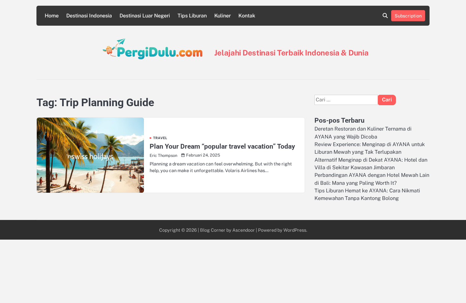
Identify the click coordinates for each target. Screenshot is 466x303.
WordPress (294, 230)
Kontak (246, 16)
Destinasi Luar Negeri (145, 16)
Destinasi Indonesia (89, 16)
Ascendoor (243, 230)
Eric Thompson (163, 155)
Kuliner (222, 16)
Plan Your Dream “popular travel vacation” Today (222, 146)
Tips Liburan (192, 16)
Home (52, 16)
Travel (160, 138)
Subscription (408, 15)
